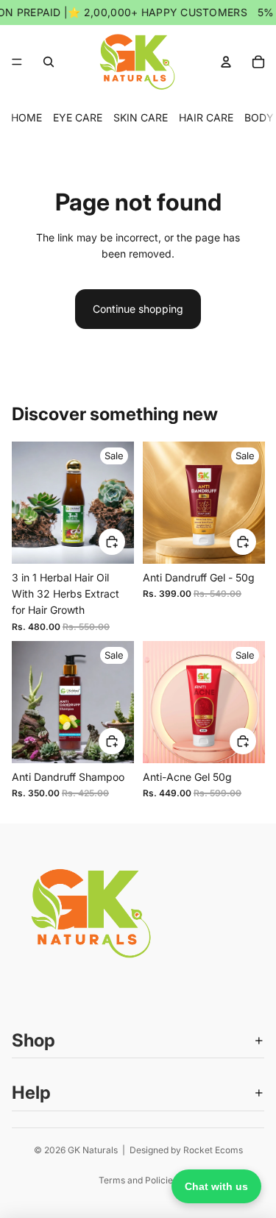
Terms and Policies (138, 1180)
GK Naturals (93, 1149)
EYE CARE (77, 117)
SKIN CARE (140, 117)
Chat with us (216, 1186)
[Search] (48, 62)
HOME (26, 117)
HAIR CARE (206, 117)
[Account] (226, 62)
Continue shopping (138, 308)
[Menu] (17, 62)
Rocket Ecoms (213, 1149)
